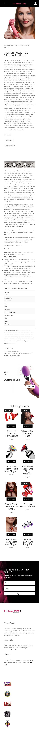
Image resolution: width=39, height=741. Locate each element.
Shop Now (30, 349)
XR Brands (20, 290)
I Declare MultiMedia (27, 574)
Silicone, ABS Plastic (10, 261)
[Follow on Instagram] (21, 554)
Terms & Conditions (27, 571)
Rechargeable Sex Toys (21, 283)
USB (6, 267)
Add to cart (6, 58)
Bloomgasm (9, 42)
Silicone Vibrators (13, 286)
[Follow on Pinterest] (24, 554)
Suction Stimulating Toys (26, 286)
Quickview (12, 378)
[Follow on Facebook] (14, 554)
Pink (6, 255)
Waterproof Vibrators (10, 290)
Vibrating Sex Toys (9, 288)
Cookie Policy (17, 571)
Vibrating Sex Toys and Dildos (25, 288)
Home (3, 42)
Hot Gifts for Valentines (20, 281)
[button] (7, 63)
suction (29, 290)
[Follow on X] (17, 554)
